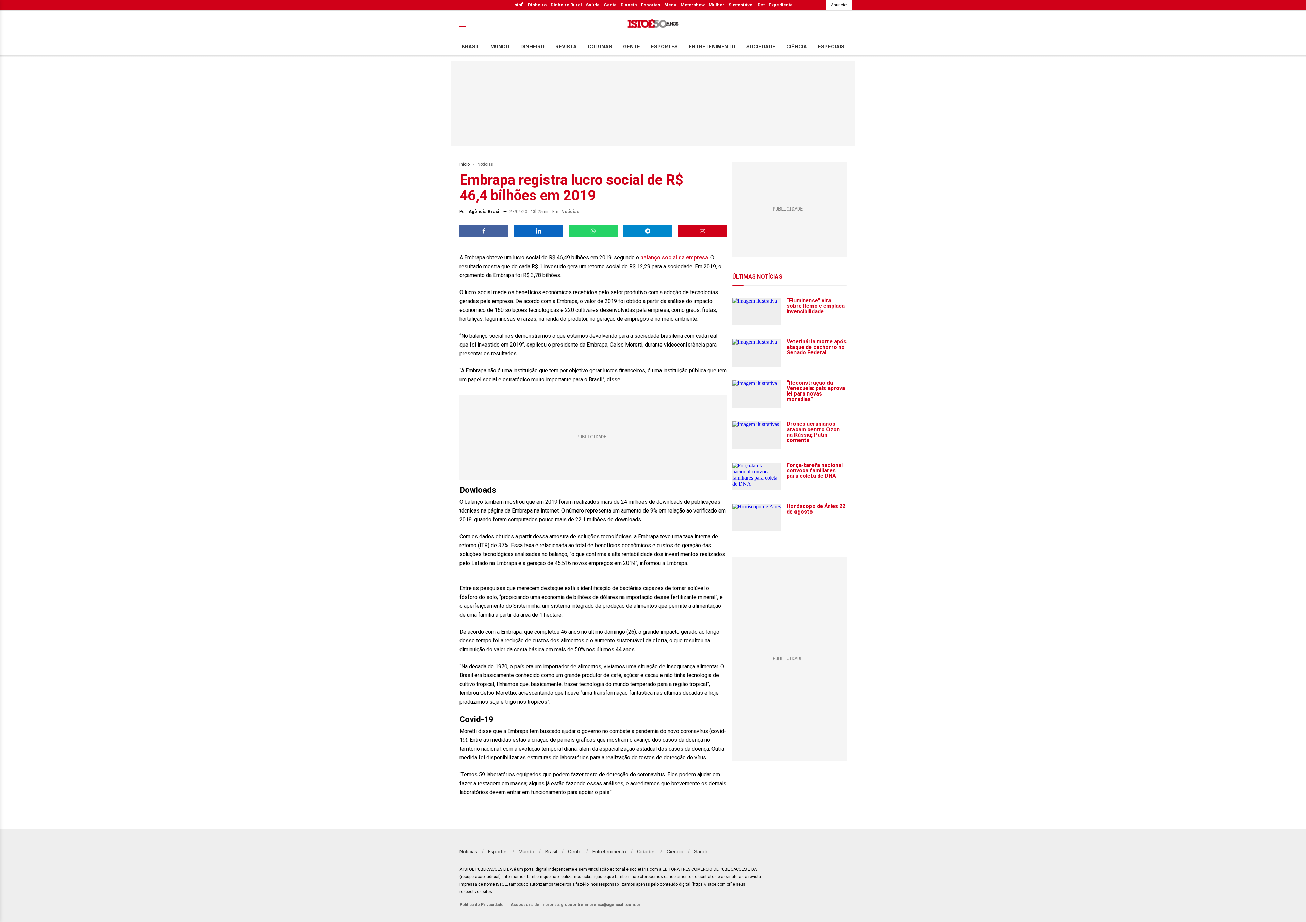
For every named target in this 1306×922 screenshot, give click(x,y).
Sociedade (760, 46)
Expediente (781, 4)
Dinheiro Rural (566, 4)
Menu (670, 4)
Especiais (831, 46)
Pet (761, 4)
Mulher (716, 4)
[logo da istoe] (653, 24)
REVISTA (566, 46)
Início (464, 164)
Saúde (593, 4)
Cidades (646, 851)
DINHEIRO (532, 46)
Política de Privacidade (481, 904)
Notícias (485, 164)
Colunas (600, 46)
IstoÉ (518, 4)
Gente (610, 4)
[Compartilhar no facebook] (483, 231)
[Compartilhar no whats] (593, 231)
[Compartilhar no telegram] (647, 231)
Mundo (499, 46)
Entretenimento (712, 46)
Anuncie (839, 4)
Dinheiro (537, 4)
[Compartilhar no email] (702, 231)
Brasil (471, 46)
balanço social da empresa (674, 257)
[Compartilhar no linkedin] (538, 231)
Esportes (650, 4)
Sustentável (741, 4)
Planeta (629, 4)
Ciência (796, 46)
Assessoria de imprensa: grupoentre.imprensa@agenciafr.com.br (575, 904)
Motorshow (693, 4)
